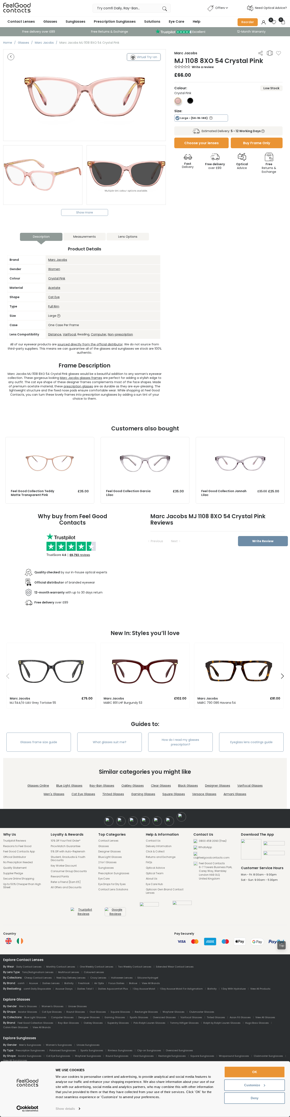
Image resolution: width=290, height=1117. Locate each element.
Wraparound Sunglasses (234, 1056)
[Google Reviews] (115, 914)
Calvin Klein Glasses (15, 1027)
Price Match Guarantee (65, 846)
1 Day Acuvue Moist (144, 988)
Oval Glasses (98, 1012)
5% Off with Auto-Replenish (68, 851)
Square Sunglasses (202, 1056)
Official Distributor (14, 857)
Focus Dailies (116, 983)
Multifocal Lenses (68, 972)
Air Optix (99, 983)
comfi (21, 983)
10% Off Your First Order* (65, 840)
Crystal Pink (56, 278)
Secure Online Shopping (18, 878)
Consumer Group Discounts (69, 871)
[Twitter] (121, 821)
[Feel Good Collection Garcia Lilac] (145, 441)
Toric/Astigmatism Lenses (37, 972)
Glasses (50, 21)
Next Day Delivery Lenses (71, 977)
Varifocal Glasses (250, 785)
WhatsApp (205, 847)
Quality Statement (15, 868)
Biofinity (68, 983)
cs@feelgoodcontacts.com (211, 857)
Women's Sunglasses (59, 1045)
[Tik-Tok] (181, 817)
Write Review (262, 541)
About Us (151, 878)
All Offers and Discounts (66, 887)
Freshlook (84, 983)
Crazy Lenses (98, 977)
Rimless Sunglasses (120, 1050)
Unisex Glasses (77, 1006)
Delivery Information (159, 846)
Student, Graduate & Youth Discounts (68, 858)
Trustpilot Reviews (14, 840)
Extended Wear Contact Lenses (175, 966)
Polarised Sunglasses (62, 1050)
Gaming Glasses (143, 794)
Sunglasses (75, 21)
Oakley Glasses (132, 785)
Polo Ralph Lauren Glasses (149, 1023)
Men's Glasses (54, 794)
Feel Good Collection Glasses (35, 1023)
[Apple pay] (274, 845)
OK (254, 1072)
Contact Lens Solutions (113, 889)
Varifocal (69, 334)
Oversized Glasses (164, 1017)
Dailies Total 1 (85, 988)
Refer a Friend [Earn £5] (66, 882)
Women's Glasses (52, 1006)
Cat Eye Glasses (83, 794)
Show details (65, 1108)
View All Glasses (265, 1017)
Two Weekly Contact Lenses (134, 966)
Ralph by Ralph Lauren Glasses (222, 1023)
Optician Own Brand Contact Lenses (164, 891)
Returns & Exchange (269, 168)
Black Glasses (188, 785)
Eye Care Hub (154, 884)
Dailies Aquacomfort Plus (113, 988)
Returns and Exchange (160, 857)
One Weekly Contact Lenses (96, 966)
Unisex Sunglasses (88, 1045)
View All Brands (151, 983)
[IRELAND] (20, 941)
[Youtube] (145, 821)
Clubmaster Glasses (201, 1012)
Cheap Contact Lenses (38, 977)
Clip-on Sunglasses (149, 1050)
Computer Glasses (62, 1017)
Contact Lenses (21, 21)
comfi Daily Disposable (37, 988)
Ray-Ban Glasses (102, 785)
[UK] (8, 941)
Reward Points (60, 876)
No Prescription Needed (18, 862)
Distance (54, 334)
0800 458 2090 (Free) (212, 841)
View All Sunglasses (15, 1060)
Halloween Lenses (122, 977)
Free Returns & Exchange (109, 31)
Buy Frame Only (256, 143)
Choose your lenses (201, 143)
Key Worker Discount (64, 865)
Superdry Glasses (118, 1023)
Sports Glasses (139, 1017)
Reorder (247, 22)
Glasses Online (38, 785)
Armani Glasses (235, 794)
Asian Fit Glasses (240, 1017)
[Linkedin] (157, 821)
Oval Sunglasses (143, 1056)
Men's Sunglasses (30, 1045)
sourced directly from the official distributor (90, 344)
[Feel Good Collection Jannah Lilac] (240, 441)
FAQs (149, 862)
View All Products (260, 988)
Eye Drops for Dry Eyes (112, 884)
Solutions (152, 21)
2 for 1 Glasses (107, 862)
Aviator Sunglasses (29, 1056)
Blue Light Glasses (69, 785)
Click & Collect (155, 851)
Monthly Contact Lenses (60, 966)
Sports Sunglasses (91, 1050)
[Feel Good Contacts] (17, 8)
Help (196, 21)
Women (54, 269)
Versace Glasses (204, 794)
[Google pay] (274, 855)
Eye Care (176, 21)
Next (174, 541)
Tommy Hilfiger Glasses (184, 1023)
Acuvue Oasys (64, 988)
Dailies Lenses (51, 983)
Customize (252, 1085)
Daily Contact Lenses (29, 966)
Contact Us (153, 840)
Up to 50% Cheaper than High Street (22, 885)
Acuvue (33, 983)
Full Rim (53, 306)
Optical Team (154, 873)
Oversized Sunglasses (179, 1050)
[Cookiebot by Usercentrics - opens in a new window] (27, 1109)
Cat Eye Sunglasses (58, 1056)
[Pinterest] (169, 821)
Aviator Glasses (27, 1012)
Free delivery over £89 (38, 31)
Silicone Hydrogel (147, 977)
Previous (157, 541)
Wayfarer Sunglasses (88, 1056)
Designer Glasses (217, 785)
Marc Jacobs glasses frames (81, 378)
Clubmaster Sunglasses (268, 1056)
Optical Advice (155, 868)
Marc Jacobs (57, 260)
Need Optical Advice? (271, 8)
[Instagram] (133, 821)
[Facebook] (109, 821)
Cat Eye (54, 297)
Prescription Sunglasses (115, 21)
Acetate (54, 288)
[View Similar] (270, 53)
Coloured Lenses (94, 972)
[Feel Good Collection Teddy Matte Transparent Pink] (50, 441)
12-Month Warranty (251, 31)
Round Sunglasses (117, 1056)
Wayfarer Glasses (173, 1012)
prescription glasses (78, 386)
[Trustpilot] (83, 914)
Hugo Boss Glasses (257, 1023)
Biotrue (133, 983)
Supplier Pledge (13, 873)
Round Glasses (75, 1012)
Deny (254, 1098)
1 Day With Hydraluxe (233, 988)
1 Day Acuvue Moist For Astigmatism (181, 988)
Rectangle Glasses (146, 1012)
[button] (6, 677)
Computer (98, 334)
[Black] (190, 103)
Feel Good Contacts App (19, 851)
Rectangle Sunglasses (172, 1056)
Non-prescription (120, 334)
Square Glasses (173, 794)
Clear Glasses (161, 785)
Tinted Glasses (113, 794)
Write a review (203, 67)
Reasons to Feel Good (17, 846)
